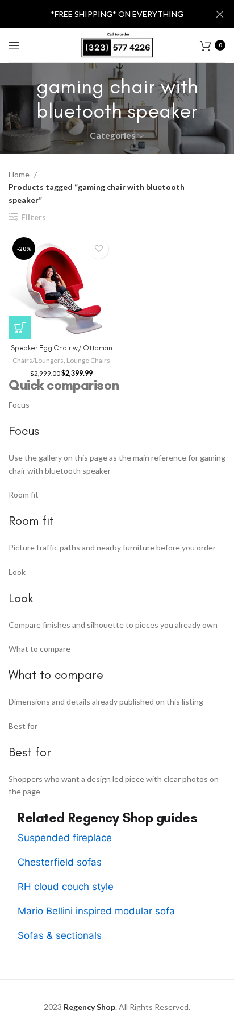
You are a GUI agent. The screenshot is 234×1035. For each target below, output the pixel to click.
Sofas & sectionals (60, 935)
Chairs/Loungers (38, 360)
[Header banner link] (100, 14)
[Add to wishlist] (98, 249)
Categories (112, 135)
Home (20, 174)
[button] (20, 327)
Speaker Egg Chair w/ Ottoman (61, 347)
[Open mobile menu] (14, 45)
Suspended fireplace (65, 837)
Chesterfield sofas (60, 862)
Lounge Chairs (88, 360)
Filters (33, 216)
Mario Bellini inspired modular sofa (96, 911)
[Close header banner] (220, 14)
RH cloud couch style (66, 886)
